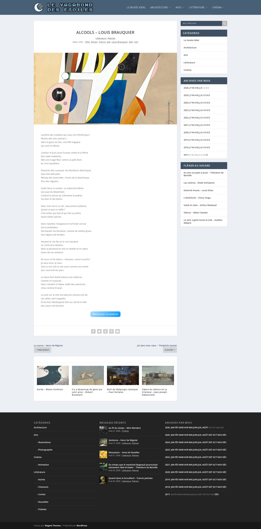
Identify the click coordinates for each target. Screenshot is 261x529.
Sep (210, 434)
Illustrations (44, 442)
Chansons (43, 486)
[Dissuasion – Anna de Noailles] (103, 454)
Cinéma (217, 7)
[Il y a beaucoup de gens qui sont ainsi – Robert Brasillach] (88, 375)
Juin (195, 427)
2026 (186, 87)
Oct (215, 434)
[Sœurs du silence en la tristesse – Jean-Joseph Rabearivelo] (158, 375)
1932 (87, 42)
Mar (181, 427)
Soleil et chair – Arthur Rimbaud (200, 205)
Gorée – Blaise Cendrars (50, 389)
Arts (178, 7)
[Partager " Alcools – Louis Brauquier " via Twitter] (99, 331)
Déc (224, 434)
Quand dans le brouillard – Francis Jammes (131, 478)
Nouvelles (43, 501)
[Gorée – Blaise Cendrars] (53, 375)
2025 (186, 95)
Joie (108, 42)
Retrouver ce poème (105, 314)
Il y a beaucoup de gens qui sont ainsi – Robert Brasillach (87, 392)
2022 (186, 117)
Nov (219, 434)
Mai (191, 427)
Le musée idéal (136, 7)
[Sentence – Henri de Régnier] (103, 442)
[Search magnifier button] (224, 23)
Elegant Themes (53, 525)
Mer (131, 42)
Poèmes (111, 38)
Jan (172, 427)
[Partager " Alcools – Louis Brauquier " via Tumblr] (105, 331)
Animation (43, 464)
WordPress (82, 525)
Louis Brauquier (120, 42)
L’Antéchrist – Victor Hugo (197, 197)
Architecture (159, 7)
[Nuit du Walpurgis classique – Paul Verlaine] (123, 375)
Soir (136, 42)
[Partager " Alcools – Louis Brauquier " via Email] (117, 331)
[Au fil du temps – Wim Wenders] (103, 430)
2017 (186, 154)
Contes (41, 494)
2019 (186, 139)
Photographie (45, 449)
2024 (186, 102)
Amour (94, 42)
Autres (41, 479)
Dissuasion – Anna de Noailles (124, 452)
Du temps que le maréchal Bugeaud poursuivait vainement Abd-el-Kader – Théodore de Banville (133, 466)
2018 (186, 147)
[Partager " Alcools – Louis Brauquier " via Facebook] (93, 331)
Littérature (197, 7)
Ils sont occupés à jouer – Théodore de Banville (204, 174)
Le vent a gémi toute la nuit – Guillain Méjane (203, 221)
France (102, 42)
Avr (186, 427)
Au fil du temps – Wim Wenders (125, 427)
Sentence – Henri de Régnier (123, 440)
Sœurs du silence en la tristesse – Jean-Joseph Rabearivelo (154, 392)
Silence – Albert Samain (196, 212)
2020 (186, 132)
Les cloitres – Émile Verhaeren (199, 182)
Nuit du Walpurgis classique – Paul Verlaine (122, 390)
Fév (177, 427)
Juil (200, 427)
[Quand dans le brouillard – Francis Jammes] (103, 480)
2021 (186, 125)
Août (205, 427)
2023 (186, 110)
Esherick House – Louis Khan (198, 190)
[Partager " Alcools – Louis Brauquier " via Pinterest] (111, 331)
